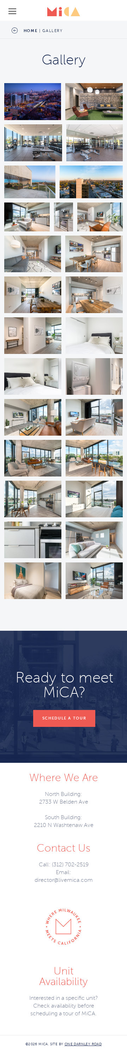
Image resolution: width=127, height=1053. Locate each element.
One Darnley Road (83, 1044)
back (14, 31)
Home (31, 31)
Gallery (52, 31)
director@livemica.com (64, 880)
